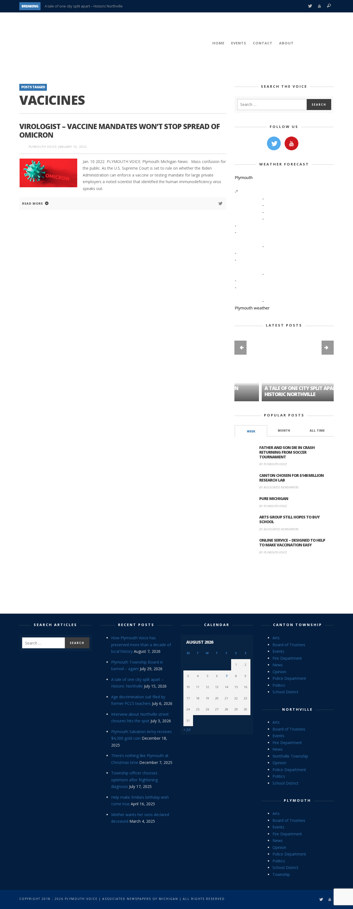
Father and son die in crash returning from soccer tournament (287, 452)
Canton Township (297, 624)
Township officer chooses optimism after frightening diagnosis (134, 779)
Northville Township (290, 756)
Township (281, 874)
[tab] (251, 431)
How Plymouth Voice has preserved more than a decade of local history (141, 644)
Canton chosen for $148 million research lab (291, 478)
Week (251, 431)
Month (284, 430)
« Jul (187, 729)
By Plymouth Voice (273, 464)
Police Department (289, 678)
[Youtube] (319, 6)
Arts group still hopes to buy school (289, 519)
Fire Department (287, 658)
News (277, 664)
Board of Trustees (288, 644)
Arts (276, 637)
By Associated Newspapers (279, 487)
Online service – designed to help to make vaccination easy (292, 542)
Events (278, 651)
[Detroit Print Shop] (284, 585)
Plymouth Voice (43, 147)
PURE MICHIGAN (273, 498)
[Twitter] (310, 6)
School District (285, 691)
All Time (317, 430)
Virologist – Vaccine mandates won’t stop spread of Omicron (119, 130)
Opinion (279, 671)
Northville (297, 709)
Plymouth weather (252, 308)
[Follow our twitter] (274, 143)
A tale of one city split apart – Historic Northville (84, 6)
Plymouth (297, 800)
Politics (278, 685)
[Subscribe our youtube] (291, 143)
